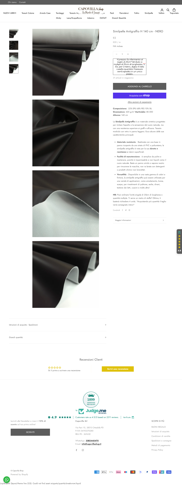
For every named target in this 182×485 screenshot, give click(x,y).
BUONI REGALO (158, 426)
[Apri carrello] (174, 9)
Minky (58, 18)
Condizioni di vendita (160, 436)
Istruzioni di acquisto (160, 431)
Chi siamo (12, 2)
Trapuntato (174, 13)
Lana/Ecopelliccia (74, 18)
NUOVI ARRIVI (9, 13)
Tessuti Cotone (28, 13)
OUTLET (103, 18)
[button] (179, 241)
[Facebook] (122, 210)
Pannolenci (124, 13)
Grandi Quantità (119, 18)
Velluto (161, 13)
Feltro (136, 13)
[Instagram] (83, 450)
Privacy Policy (157, 449)
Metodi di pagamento (160, 445)
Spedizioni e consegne (161, 440)
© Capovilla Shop (17, 470)
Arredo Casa (45, 13)
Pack (112, 13)
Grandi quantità (16, 337)
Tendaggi (60, 13)
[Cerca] (168, 9)
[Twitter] (126, 210)
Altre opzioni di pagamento (139, 101)
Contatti (22, 2)
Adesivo (90, 18)
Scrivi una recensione (117, 368)
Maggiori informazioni (123, 220)
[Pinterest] (129, 210)
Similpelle (149, 13)
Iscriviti (30, 432)
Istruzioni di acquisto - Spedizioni (23, 324)
